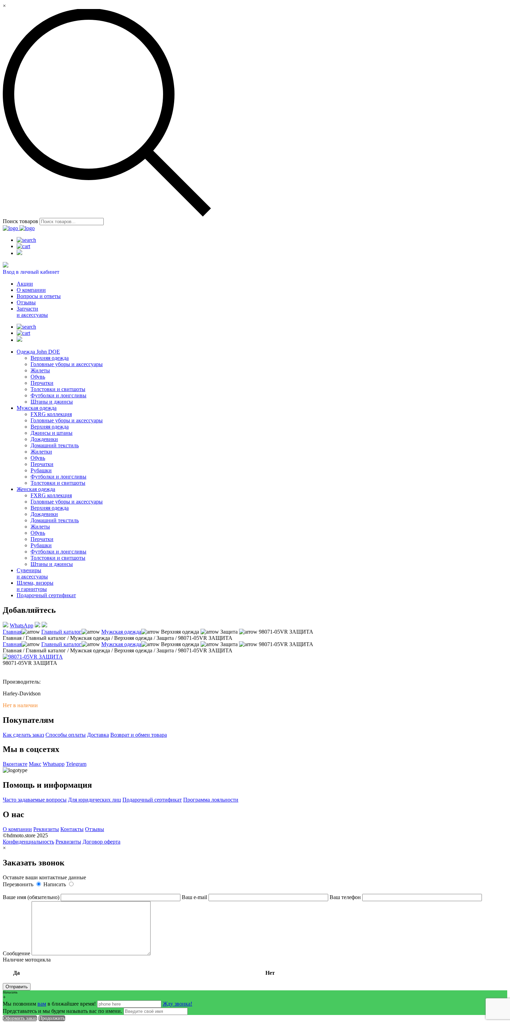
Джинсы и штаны (52, 433)
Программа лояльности (210, 800)
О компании (31, 290)
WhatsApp (21, 625)
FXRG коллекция (51, 414)
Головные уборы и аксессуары (67, 364)
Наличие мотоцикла (139, 966)
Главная (12, 632)
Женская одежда (36, 489)
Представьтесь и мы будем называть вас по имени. (62, 1011)
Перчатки (42, 383)
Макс (35, 764)
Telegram (76, 764)
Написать (55, 884)
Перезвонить (19, 884)
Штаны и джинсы (52, 402)
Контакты (72, 829)
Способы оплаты (65, 735)
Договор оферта (101, 842)
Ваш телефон (346, 897)
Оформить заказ (20, 1018)
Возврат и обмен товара (138, 735)
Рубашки (41, 470)
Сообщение (17, 953)
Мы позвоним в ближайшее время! (50, 1004)
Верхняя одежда (50, 358)
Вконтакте (15, 764)
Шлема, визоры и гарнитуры (35, 586)
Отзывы (26, 302)
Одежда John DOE (38, 352)
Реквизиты (46, 829)
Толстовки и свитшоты (58, 389)
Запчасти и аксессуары (32, 312)
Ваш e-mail (195, 897)
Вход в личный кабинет (31, 272)
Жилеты (40, 370)
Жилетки (41, 452)
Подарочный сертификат (46, 595)
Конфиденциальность (28, 842)
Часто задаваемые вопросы (35, 800)
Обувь (38, 377)
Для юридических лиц (94, 800)
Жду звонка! (177, 1004)
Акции (25, 284)
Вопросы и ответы (39, 296)
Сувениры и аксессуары (32, 573)
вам (41, 1004)
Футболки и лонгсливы (58, 395)
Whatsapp (54, 764)
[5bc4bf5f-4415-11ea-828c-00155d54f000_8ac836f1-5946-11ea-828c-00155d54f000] (33, 657)
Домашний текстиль (55, 445)
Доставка (98, 735)
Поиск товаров (20, 221)
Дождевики (44, 439)
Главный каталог (61, 632)
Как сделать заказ (23, 735)
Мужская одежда (37, 408)
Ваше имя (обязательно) (32, 897)
